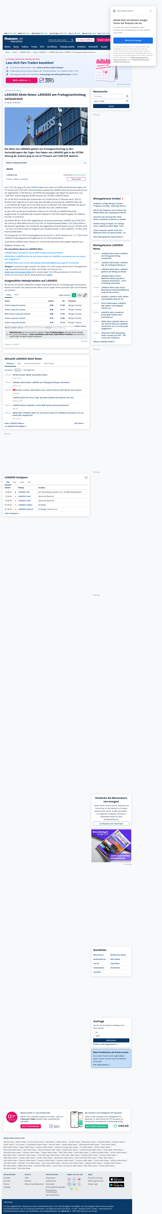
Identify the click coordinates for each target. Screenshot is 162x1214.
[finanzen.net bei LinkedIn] (74, 1184)
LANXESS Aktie (25, 52)
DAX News (50, 1142)
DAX (5, 33)
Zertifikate (52, 47)
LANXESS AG (11, 175)
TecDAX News (74, 1142)
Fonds (34, 47)
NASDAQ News (104, 1142)
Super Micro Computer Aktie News (67, 1166)
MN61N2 (8, 328)
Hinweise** (49, 328)
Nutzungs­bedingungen (55, 1187)
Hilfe (27, 1178)
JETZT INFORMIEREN (30, 1126)
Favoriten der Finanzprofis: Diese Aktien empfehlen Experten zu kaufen (109, 218)
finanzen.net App (95, 1178)
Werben (28, 1181)
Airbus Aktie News (118, 1152)
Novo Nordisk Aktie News (86, 1158)
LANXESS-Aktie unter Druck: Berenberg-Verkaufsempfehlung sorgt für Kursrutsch (42, 262)
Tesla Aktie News (108, 1144)
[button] (85, 40)
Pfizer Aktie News (105, 1158)
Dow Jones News (89, 1142)
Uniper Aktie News (27, 1158)
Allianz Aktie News (102, 1147)
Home (7, 52)
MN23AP (83, 326)
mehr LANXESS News (14, 423)
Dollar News (9, 1144)
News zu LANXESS (39, 52)
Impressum (50, 1178)
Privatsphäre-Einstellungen (51, 1191)
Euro (99, 33)
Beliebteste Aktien (118, 955)
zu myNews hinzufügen (15, 426)
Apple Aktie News (70, 1150)
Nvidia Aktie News (69, 1144)
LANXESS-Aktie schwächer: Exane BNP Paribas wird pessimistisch (34, 252)
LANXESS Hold (24, 496)
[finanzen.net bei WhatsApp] (72, 1189)
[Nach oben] (126, 1211)
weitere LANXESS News (103, 341)
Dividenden (115, 968)
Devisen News (118, 1142)
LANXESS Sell (23, 492)
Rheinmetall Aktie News (89, 1144)
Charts (9, 179)
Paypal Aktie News (49, 1152)
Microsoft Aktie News (12, 1150)
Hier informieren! (101, 1064)
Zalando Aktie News (42, 1166)
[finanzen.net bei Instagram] (69, 1179)
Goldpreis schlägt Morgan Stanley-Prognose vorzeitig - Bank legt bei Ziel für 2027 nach (109, 204)
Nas (70, 33)
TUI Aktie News (86, 1147)
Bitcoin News (54, 1144)
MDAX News (61, 1142)
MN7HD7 (14, 328)
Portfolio (97, 972)
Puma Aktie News (101, 1160)
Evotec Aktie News (44, 1158)
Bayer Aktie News (26, 1147)
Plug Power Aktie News (113, 1150)
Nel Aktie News (10, 1163)
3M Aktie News (10, 1168)
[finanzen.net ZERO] (46, 80)
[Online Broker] (14, 41)
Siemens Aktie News (65, 1160)
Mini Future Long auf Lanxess (17, 314)
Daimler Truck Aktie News (29, 1163)
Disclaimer (50, 1184)
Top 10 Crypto (54, 33)
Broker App (93, 1184)
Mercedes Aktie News (71, 1155)
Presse (6, 1184)
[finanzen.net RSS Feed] (77, 1189)
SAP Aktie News (29, 1150)
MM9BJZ (77, 326)
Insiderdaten (98, 968)
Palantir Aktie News (27, 1160)
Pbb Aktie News (90, 1166)
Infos (49, 275)
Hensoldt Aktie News (12, 1152)
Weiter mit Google (133, 40)
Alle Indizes (115, 959)
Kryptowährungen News (37, 1144)
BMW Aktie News (25, 1166)
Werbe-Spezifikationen (34, 1184)
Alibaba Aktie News (93, 1163)
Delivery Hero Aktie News (72, 1163)
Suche (111, 106)
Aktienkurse (98, 955)
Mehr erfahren (20, 80)
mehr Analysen (11, 513)
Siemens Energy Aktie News (66, 1147)
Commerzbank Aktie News (90, 1150)
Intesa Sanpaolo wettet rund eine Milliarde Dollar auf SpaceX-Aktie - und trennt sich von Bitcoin (110, 231)
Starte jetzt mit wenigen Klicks (18, 272)
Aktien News (21, 1142)
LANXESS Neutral (25, 509)
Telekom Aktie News (112, 1163)
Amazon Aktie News (44, 1147)
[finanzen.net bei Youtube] (79, 1179)
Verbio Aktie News (106, 1166)
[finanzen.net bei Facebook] (74, 1179)
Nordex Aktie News (90, 1155)
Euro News (20, 1144)
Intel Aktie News (10, 1160)
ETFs (42, 47)
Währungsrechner (96, 1181)
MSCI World (36, 33)
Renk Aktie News (82, 1152)
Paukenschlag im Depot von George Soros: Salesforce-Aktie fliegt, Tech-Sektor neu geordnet (108, 224)
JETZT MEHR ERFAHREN (96, 1126)
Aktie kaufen (76, 179)
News (16, 47)
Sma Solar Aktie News (51, 1163)
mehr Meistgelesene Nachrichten (107, 237)
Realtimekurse (99, 959)
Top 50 (96, 963)
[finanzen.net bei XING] (79, 1184)
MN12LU (21, 328)
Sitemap (7, 1187)
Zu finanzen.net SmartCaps (111, 823)
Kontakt (7, 1178)
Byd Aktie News (10, 1155)
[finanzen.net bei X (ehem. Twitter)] (69, 1184)
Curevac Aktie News (84, 1160)
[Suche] (72, 40)
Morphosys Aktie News (63, 1158)
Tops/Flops (115, 963)
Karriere (7, 1181)
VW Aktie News (24, 1168)
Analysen (24, 179)
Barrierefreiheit (52, 1195)
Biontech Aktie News (27, 1155)
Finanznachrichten (36, 1142)
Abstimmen (111, 1040)
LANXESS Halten (25, 505)
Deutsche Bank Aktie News (49, 1150)
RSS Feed (79, 423)
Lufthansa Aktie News (99, 1152)
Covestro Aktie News (46, 1160)
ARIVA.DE (65, 1211)
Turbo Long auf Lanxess (15, 305)
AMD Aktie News (10, 1158)
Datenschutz (51, 1181)
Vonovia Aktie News (108, 1155)
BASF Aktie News (11, 1147)
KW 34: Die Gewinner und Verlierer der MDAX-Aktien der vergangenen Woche (109, 211)
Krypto (104, 47)
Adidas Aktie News (118, 1160)
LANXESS (34, 187)
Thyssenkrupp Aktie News (49, 1155)
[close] (150, 11)
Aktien (7, 47)
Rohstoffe (93, 47)
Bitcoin (84, 33)
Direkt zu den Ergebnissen (104, 1044)
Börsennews (9, 1142)
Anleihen (81, 47)
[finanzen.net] (13, 38)
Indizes (25, 47)
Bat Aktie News (10, 1166)
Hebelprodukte (67, 47)
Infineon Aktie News (31, 1152)
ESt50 (20, 33)
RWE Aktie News (66, 1152)
